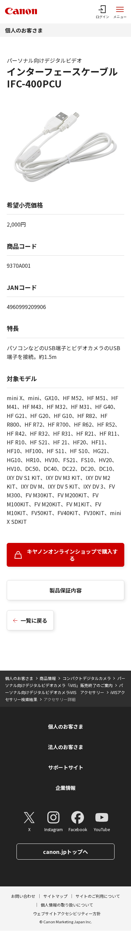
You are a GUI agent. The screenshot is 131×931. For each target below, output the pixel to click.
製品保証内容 (65, 590)
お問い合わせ (23, 896)
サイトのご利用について (98, 896)
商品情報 (48, 678)
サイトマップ (55, 896)
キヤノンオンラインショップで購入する (72, 554)
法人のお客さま (65, 746)
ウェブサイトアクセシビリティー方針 (67, 913)
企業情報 (65, 787)
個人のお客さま (24, 30)
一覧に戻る (33, 620)
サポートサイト (65, 767)
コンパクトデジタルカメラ (86, 678)
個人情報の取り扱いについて (67, 905)
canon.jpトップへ (65, 852)
